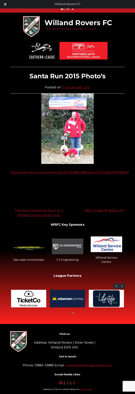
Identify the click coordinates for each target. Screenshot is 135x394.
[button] (116, 286)
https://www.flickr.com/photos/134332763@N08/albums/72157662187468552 (69, 172)
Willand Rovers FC (67, 4)
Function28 (86, 389)
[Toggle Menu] (5, 4)
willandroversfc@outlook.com (88, 365)
